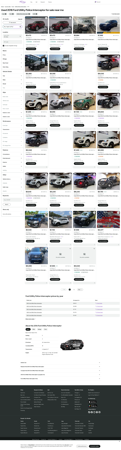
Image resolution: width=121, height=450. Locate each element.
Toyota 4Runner (24, 432)
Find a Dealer (23, 402)
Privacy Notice (31, 444)
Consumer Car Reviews (39, 392)
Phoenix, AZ (77, 399)
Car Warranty (64, 399)
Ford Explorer (51, 432)
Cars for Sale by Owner (25, 399)
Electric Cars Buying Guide (26, 408)
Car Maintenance (65, 404)
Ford (13, 6)
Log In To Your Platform (93, 395)
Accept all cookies (94, 446)
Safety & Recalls (37, 402)
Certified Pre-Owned (25, 397)
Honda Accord (37, 428)
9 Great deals (99, 303)
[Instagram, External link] (97, 412)
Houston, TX (77, 395)
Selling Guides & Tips (52, 399)
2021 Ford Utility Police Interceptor (34, 309)
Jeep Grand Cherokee (66, 425)
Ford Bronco (50, 425)
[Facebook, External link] (92, 412)
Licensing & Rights (68, 439)
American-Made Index (39, 404)
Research (43, 2)
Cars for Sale (8, 6)
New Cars (23, 395)
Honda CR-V (37, 423)
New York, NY (77, 406)
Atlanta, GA (77, 402)
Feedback (87, 439)
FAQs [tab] (34, 329)
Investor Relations (52, 439)
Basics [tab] (28, 329)
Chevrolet (77, 421)
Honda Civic (36, 425)
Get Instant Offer (51, 395)
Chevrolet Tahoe (78, 430)
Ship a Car (63, 397)
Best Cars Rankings (38, 399)
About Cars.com (35, 439)
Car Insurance (64, 402)
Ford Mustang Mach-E (52, 430)
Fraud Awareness (79, 439)
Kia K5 (90, 430)
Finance (50, 2)
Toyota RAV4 (23, 423)
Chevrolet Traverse (79, 428)
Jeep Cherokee (64, 432)
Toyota (22, 421)
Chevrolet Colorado (79, 432)
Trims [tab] (45, 329)
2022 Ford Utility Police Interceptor (34, 306)
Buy (31, 2)
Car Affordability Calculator (67, 395)
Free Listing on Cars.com (53, 397)
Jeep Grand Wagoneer (66, 430)
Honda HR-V (36, 432)
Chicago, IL (77, 392)
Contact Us (43, 439)
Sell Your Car (50, 392)
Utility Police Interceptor (20, 6)
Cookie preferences (82, 446)
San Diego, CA (78, 409)
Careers (60, 439)
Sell (36, 2)
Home (2, 6)
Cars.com (67, 444)
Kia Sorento (91, 425)
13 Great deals (99, 306)
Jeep (62, 421)
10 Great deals (99, 315)
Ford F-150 (50, 428)
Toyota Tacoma (24, 428)
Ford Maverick (51, 423)
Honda (35, 421)
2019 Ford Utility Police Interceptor (34, 315)
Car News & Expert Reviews (40, 395)
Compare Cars (37, 397)
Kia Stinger (91, 428)
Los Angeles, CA (78, 397)
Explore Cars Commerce (93, 392)
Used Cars (23, 392)
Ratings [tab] (39, 329)
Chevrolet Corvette (79, 423)
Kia (89, 421)
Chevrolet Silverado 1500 (80, 425)
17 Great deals (99, 309)
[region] (60, 445)
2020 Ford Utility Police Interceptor (34, 312)
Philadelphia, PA (78, 404)
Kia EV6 (90, 432)
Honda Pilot (36, 430)
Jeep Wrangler (64, 423)
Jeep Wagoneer (64, 428)
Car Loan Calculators (65, 392)
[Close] (119, 441)
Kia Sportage (91, 423)
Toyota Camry (23, 430)
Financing (23, 410)
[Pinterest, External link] (99, 412)
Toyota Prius (23, 425)
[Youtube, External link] (94, 412)
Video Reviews (37, 406)
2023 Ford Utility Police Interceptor (34, 303)
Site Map (63, 406)
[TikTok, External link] (89, 412)
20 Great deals (99, 312)
